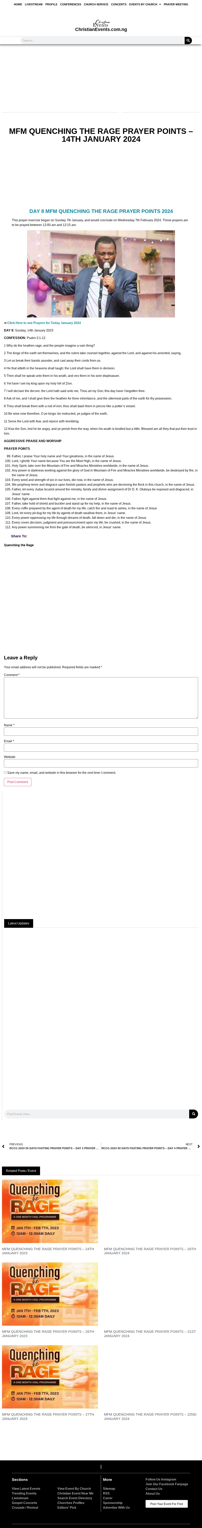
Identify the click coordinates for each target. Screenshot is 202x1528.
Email (9, 741)
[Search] (188, 40)
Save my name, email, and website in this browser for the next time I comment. (61, 772)
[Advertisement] (100, 75)
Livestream (34, 4)
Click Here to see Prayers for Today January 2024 (44, 323)
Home (18, 4)
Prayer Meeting (176, 4)
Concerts (118, 4)
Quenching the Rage (19, 545)
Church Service (96, 4)
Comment (12, 675)
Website (9, 757)
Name (9, 725)
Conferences (70, 4)
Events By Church (143, 4)
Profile (51, 4)
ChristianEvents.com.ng (101, 29)
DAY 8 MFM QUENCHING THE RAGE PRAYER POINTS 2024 (101, 211)
